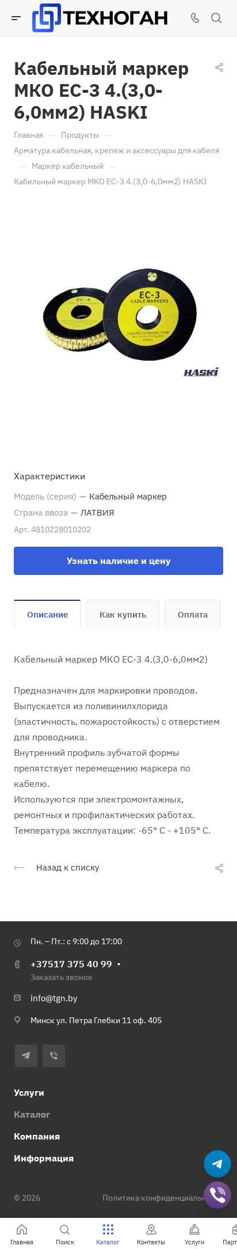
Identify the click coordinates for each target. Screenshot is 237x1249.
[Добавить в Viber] (217, 1195)
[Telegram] (26, 1055)
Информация (44, 1158)
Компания (37, 1136)
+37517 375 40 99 (71, 964)
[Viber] (54, 1055)
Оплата (193, 614)
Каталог (32, 1114)
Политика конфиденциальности (162, 1198)
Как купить (123, 614)
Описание (47, 614)
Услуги (29, 1092)
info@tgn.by (53, 998)
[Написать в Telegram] (217, 1164)
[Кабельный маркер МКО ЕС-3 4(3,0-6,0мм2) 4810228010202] (118, 317)
